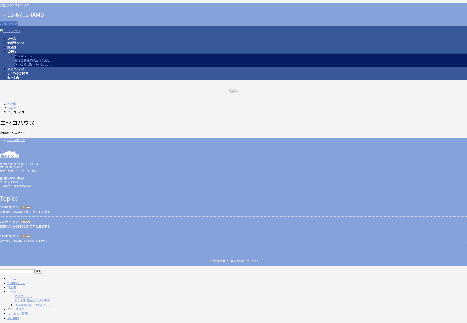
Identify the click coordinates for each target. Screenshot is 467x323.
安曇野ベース (16, 283)
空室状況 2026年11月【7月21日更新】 (25, 212)
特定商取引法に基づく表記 (32, 60)
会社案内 (13, 318)
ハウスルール (23, 56)
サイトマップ (16, 140)
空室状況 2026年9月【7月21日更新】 (24, 241)
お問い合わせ (9, 23)
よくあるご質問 (17, 313)
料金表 (11, 287)
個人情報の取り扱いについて (34, 64)
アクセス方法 (16, 309)
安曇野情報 (25, 207)
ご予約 (11, 291)
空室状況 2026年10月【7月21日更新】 (25, 226)
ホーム (11, 278)
